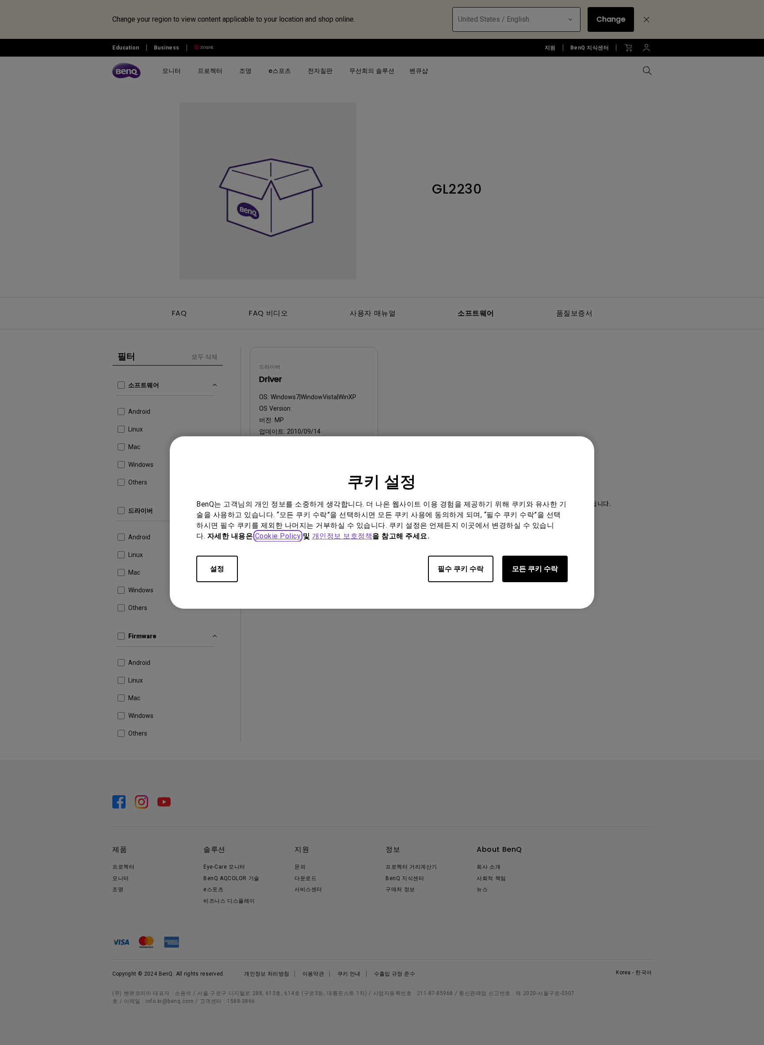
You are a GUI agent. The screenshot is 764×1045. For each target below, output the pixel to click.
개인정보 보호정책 (342, 536)
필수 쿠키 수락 (461, 569)
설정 (217, 569)
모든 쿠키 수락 (535, 569)
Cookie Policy (278, 536)
